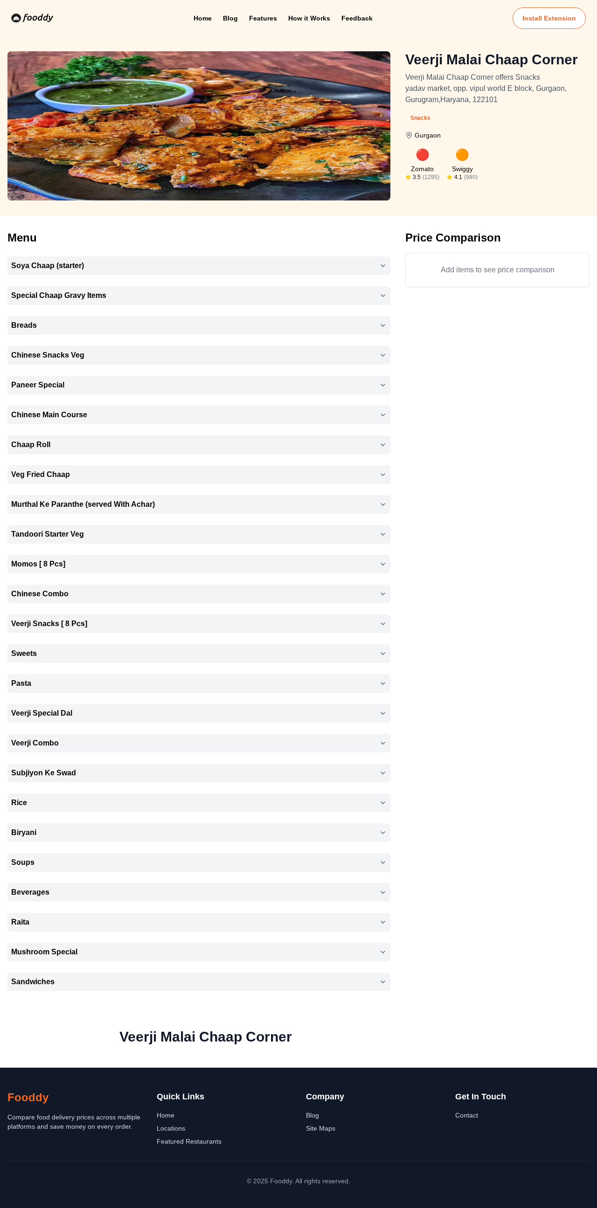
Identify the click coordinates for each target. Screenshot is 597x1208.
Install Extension (549, 18)
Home (203, 18)
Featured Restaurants (189, 1141)
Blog (230, 18)
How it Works (309, 18)
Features (263, 18)
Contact (466, 1115)
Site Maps (320, 1128)
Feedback (357, 18)
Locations (171, 1128)
